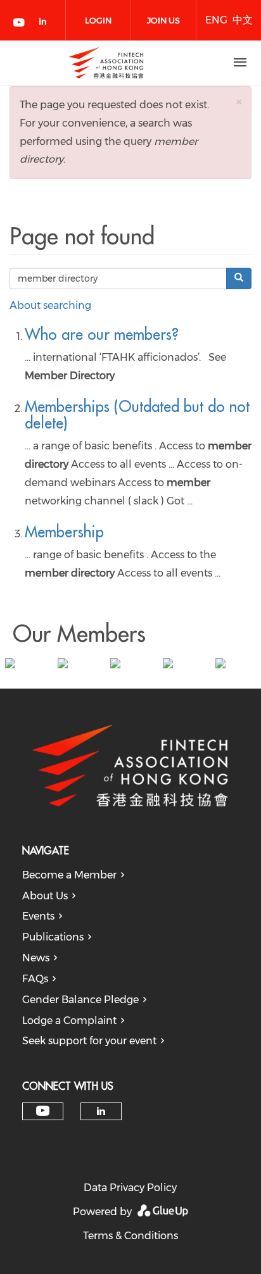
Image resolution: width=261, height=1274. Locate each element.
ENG (216, 20)
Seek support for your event (89, 1041)
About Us (45, 896)
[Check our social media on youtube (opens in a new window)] (19, 24)
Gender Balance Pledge (80, 1000)
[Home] (106, 63)
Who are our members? (102, 334)
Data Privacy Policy (130, 1188)
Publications (53, 937)
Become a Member (69, 875)
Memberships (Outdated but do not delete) (137, 414)
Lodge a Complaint (69, 1021)
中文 (242, 20)
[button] (239, 101)
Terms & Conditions (130, 1236)
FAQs (35, 979)
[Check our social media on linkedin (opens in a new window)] (46, 24)
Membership (64, 531)
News (35, 958)
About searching (50, 305)
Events (38, 916)
